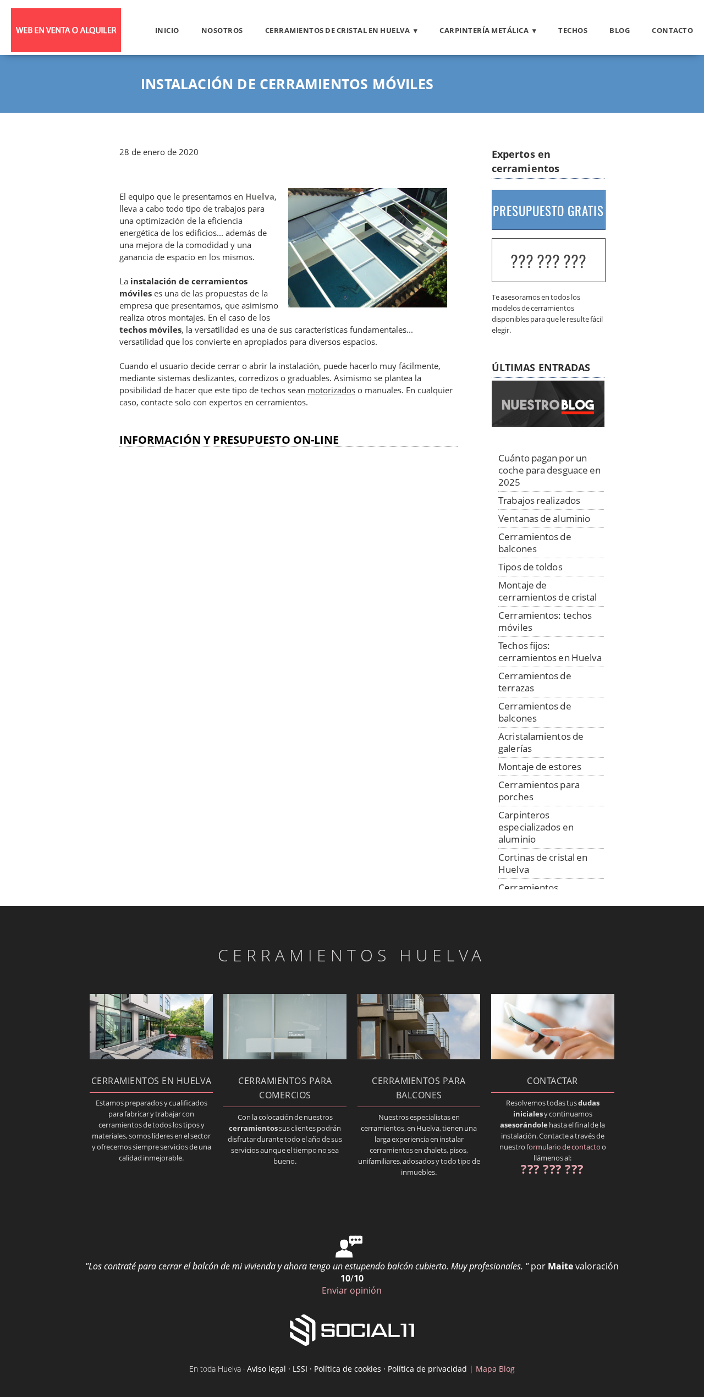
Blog (619, 30)
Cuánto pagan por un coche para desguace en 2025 (549, 470)
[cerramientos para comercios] (284, 1056)
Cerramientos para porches (539, 790)
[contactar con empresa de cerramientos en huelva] (552, 1056)
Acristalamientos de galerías (541, 742)
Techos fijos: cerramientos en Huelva (550, 651)
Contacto (672, 30)
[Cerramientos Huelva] (66, 49)
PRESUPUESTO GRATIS (548, 210)
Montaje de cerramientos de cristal (547, 591)
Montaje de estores (539, 766)
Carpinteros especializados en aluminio (536, 827)
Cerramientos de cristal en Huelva (337, 30)
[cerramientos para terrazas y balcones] (419, 1056)
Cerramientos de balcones (534, 542)
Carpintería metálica (484, 30)
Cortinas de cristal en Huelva (542, 863)
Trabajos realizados (539, 500)
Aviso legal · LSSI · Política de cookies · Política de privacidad (357, 1368)
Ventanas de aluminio (544, 518)
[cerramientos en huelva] (151, 1056)
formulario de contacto (563, 1147)
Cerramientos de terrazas (534, 681)
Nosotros (222, 30)
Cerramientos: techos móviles (545, 621)
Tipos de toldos (530, 566)
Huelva (259, 196)
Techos (572, 30)
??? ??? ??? (548, 261)
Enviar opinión (352, 1290)
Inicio (167, 30)
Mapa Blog (495, 1368)
